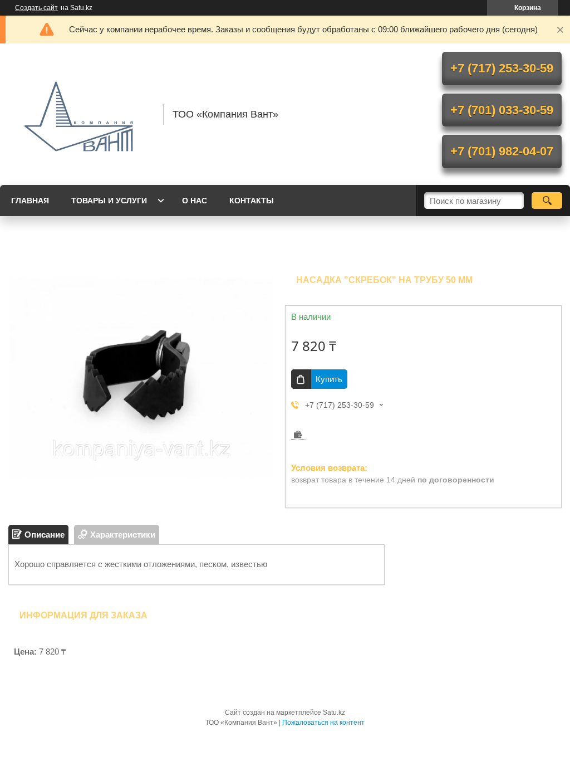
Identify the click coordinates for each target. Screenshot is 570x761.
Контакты (251, 200)
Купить (329, 379)
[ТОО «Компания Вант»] (80, 114)
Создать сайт (36, 8)
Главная (30, 200)
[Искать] (547, 200)
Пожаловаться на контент (323, 722)
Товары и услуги (109, 200)
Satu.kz (334, 712)
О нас (194, 200)
